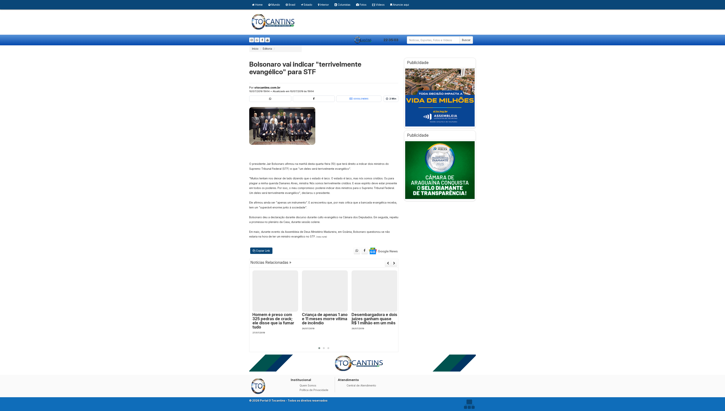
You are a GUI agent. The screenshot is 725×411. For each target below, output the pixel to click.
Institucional (301, 380)
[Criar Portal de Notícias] (469, 404)
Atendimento (348, 380)
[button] (319, 348)
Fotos (362, 4)
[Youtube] (267, 40)
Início (255, 48)
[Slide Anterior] (388, 263)
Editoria (267, 48)
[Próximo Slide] (394, 263)
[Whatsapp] (257, 40)
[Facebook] (262, 40)
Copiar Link (262, 250)
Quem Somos (308, 385)
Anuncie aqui (400, 4)
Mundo (275, 4)
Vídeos (380, 4)
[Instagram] (251, 40)
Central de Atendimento (361, 385)
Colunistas (343, 4)
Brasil (291, 4)
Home (259, 4)
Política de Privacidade (314, 390)
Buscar (466, 40)
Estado (307, 4)
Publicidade (418, 62)
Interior (324, 4)
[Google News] (383, 251)
